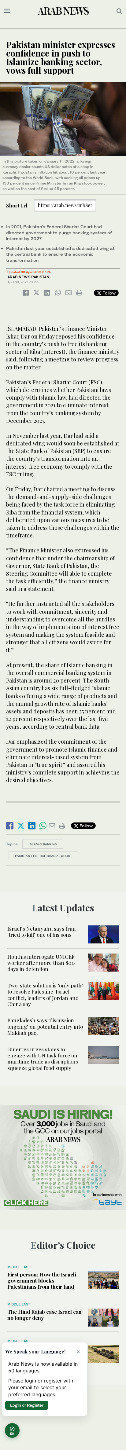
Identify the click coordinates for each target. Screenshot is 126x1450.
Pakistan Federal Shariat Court (43, 856)
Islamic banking (43, 844)
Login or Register (26, 1405)
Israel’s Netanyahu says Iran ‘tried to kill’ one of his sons (41, 931)
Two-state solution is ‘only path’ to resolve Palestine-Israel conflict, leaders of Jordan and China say (45, 994)
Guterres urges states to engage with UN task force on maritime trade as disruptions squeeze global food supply (42, 1058)
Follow (108, 292)
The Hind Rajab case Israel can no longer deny (44, 1314)
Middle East (18, 1267)
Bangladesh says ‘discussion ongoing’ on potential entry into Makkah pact (45, 1026)
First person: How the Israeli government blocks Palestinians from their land (41, 1280)
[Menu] (7, 11)
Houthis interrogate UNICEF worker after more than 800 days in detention (41, 962)
